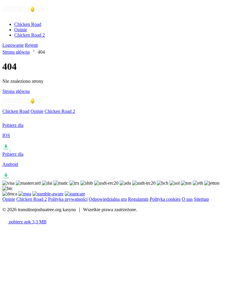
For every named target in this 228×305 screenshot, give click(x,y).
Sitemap (201, 199)
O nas (187, 199)
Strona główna (16, 52)
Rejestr (31, 45)
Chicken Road (27, 24)
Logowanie (13, 45)
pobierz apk (27, 221)
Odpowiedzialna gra (108, 199)
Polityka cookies (165, 199)
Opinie (20, 29)
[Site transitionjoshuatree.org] (22, 14)
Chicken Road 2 (29, 35)
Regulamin (138, 199)
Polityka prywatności (68, 199)
